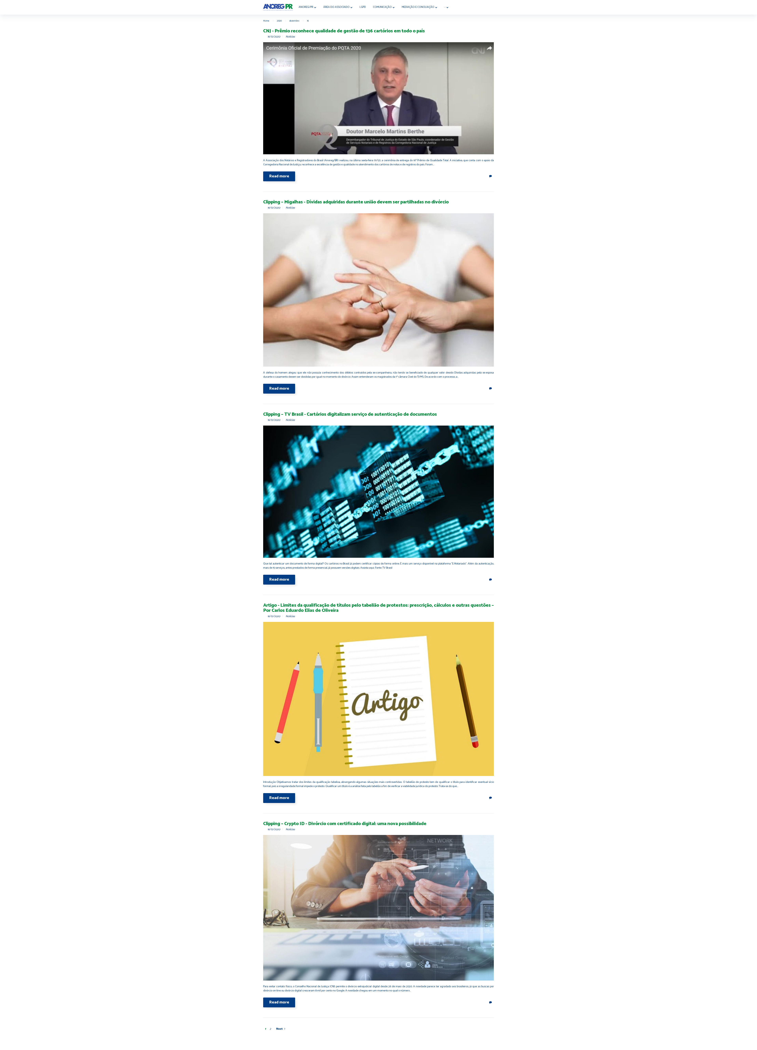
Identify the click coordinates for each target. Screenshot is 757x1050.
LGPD (363, 7)
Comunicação (382, 7)
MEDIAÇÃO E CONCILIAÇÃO (418, 7)
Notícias (290, 37)
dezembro (294, 21)
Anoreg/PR (306, 7)
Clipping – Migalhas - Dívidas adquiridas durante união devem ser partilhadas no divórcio (356, 202)
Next (279, 1029)
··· (445, 7)
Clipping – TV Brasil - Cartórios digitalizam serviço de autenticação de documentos (350, 414)
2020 (279, 21)
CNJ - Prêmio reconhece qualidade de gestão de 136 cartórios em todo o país (344, 31)
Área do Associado (336, 7)
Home (266, 21)
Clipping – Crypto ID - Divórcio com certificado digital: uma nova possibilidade (344, 824)
